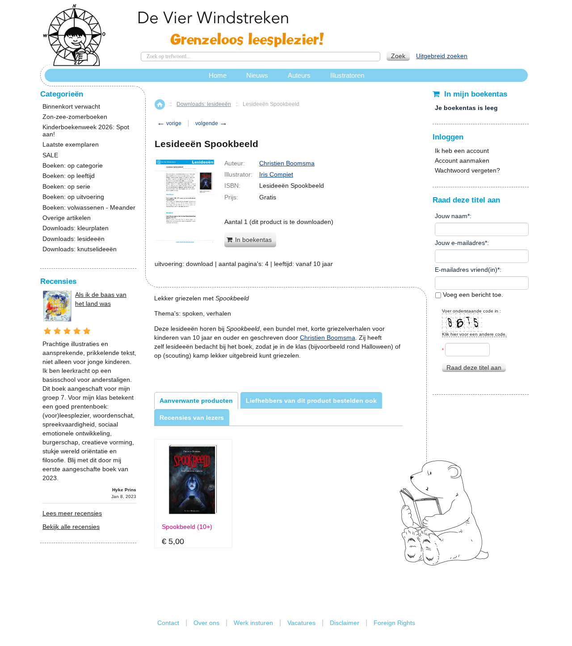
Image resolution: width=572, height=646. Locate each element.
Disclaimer (344, 622)
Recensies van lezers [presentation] (192, 417)
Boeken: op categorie (72, 165)
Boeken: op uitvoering (73, 197)
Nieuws (257, 75)
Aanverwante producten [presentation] (196, 400)
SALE (50, 155)
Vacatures (301, 622)
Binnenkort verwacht (71, 106)
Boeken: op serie (66, 186)
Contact (168, 622)
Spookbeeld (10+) (187, 527)
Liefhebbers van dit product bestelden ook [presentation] (311, 400)
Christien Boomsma (287, 163)
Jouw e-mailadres (460, 242)
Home (160, 104)
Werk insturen (253, 622)
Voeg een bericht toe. (472, 294)
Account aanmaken (462, 160)
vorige (169, 123)
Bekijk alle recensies (71, 526)
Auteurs (299, 75)
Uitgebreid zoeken (441, 55)
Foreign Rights (394, 622)
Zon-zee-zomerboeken (74, 117)
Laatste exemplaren (70, 144)
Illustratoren (347, 75)
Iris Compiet (276, 174)
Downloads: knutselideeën (79, 249)
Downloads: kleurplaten (75, 228)
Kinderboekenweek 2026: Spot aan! (85, 130)
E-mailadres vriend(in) (466, 269)
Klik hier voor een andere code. (474, 334)
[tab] (196, 400)
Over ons (206, 622)
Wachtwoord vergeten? (467, 170)
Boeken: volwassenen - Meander (88, 207)
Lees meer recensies (72, 513)
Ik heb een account (462, 150)
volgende (211, 123)
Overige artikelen (66, 218)
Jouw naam (451, 216)
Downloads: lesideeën (204, 104)
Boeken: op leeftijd (68, 176)
